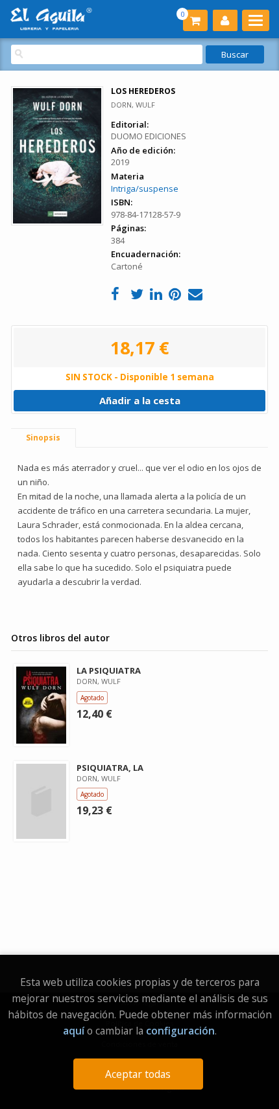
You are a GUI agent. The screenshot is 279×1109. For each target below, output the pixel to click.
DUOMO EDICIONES (148, 136)
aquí (73, 1030)
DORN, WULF (133, 104)
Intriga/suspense (144, 188)
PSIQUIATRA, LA (110, 767)
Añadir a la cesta (139, 400)
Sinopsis (43, 437)
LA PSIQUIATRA (109, 670)
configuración (180, 1030)
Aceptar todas (138, 1074)
